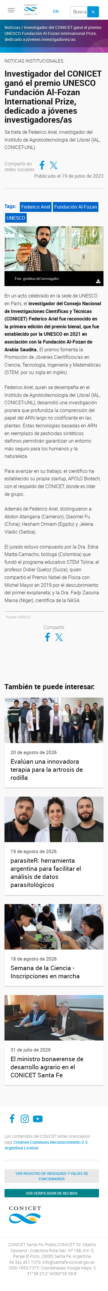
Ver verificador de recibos (52, 1193)
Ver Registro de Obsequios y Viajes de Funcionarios (52, 1176)
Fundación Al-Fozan (75, 206)
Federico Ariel (35, 206)
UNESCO (16, 218)
